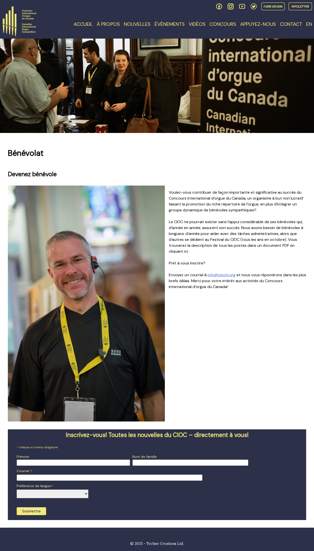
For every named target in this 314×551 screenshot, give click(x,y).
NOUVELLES (137, 24)
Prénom (23, 456)
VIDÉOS (197, 24)
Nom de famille (144, 456)
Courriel (25, 471)
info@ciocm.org (222, 274)
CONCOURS (222, 24)
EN (309, 24)
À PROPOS (108, 24)
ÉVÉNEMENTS (170, 24)
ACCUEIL (83, 24)
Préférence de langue (35, 486)
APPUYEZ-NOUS (258, 24)
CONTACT (291, 24)
